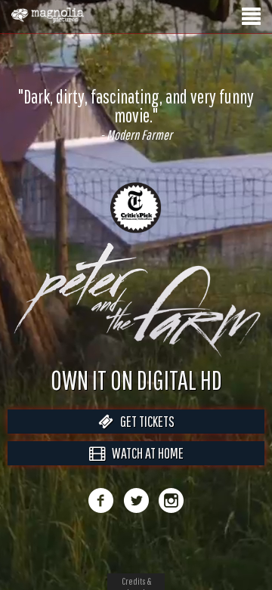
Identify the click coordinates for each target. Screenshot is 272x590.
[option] (136, 105)
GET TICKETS (144, 437)
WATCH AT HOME (144, 468)
